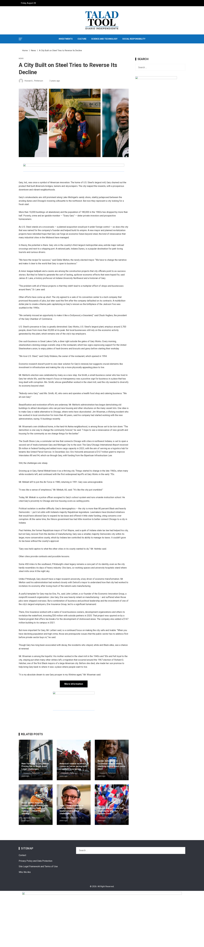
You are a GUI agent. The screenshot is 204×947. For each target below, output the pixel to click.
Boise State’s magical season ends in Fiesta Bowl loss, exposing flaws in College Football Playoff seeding (35, 808)
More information (73, 684)
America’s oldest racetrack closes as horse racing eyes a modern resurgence (73, 766)
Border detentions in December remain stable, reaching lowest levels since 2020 (111, 765)
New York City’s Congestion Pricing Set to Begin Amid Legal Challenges (35, 766)
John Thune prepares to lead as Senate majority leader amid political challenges (71, 809)
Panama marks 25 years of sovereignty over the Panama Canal (111, 811)
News (21, 58)
